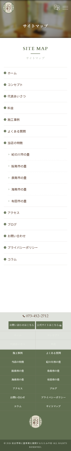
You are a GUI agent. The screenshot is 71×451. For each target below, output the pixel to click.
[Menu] (65, 7)
